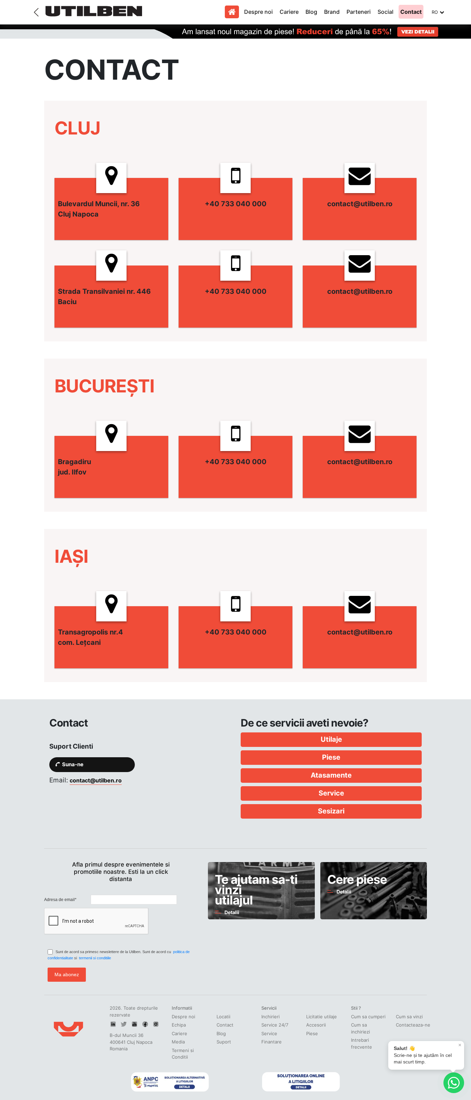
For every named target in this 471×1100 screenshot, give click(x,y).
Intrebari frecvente (361, 1043)
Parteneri (359, 11)
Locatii (223, 1016)
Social (385, 11)
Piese (312, 1033)
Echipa (179, 1025)
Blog (311, 11)
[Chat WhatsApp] (453, 1082)
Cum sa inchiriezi (360, 1028)
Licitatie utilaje (321, 1016)
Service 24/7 (274, 1025)
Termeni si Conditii (183, 1054)
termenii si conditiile (95, 958)
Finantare (271, 1041)
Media (178, 1041)
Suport (224, 1041)
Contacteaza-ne (413, 1025)
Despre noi (258, 11)
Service (269, 1033)
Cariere (289, 11)
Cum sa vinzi (409, 1016)
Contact (411, 11)
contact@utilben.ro (96, 780)
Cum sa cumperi (368, 1016)
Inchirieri (270, 1016)
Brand (332, 11)
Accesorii (316, 1025)
